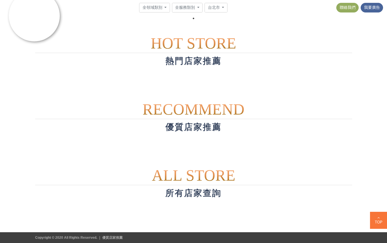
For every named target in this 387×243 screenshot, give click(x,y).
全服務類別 (185, 7)
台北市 (214, 7)
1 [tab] (193, 18)
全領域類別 (153, 7)
